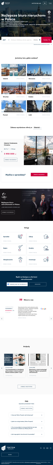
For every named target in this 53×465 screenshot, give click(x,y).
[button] (50, 3)
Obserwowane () (45, 3)
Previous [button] (2, 368)
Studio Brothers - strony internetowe (43, 463)
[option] (14, 365)
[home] (5, 3)
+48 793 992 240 (36, 3)
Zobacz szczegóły (39, 174)
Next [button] (51, 368)
